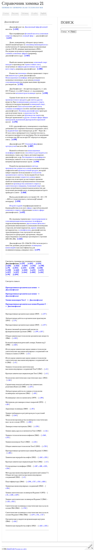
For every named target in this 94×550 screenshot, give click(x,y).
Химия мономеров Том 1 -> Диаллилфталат (24, 300)
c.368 (44, 435)
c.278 (36, 426)
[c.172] (22, 263)
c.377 (44, 314)
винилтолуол (14, 75)
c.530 (15, 338)
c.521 (34, 442)
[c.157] (23, 268)
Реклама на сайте (21, 549)
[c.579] (37, 250)
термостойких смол (33, 64)
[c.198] (41, 266)
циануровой (10, 120)
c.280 (29, 422)
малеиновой (20, 120)
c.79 (14, 320)
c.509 (16, 495)
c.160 (40, 457)
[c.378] (45, 93)
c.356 (7, 468)
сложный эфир (27, 36)
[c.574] (38, 263)
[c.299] (15, 274)
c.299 (36, 331)
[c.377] (8, 272)
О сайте (34, 13)
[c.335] (33, 272)
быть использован (25, 106)
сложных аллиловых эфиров (17, 53)
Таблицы (24, 13)
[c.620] (8, 266)
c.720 (45, 446)
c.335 (45, 457)
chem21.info (11, 549)
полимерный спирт (37, 104)
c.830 (43, 481)
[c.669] (25, 266)
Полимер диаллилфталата (29, 111)
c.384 (9, 453)
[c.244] (24, 272)
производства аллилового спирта (26, 184)
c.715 (37, 515)
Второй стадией (15, 206)
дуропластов (30, 113)
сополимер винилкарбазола (36, 45)
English (43, 13)
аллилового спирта (13, 210)
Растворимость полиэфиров (33, 157)
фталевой (43, 27)
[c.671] (9, 38)
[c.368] (23, 192)
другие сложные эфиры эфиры (36, 117)
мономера (22, 73)
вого (7, 69)
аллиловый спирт (40, 62)
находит (9, 64)
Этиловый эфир (31, 144)
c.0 (28, 353)
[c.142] (33, 266)
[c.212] (16, 266)
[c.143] (16, 29)
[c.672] (22, 212)
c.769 (38, 481)
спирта (12, 69)
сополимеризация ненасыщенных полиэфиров (24, 221)
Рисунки (15, 13)
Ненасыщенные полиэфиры (16, 78)
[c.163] (16, 270)
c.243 (15, 415)
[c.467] (27, 56)
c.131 (8, 501)
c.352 (12, 501)
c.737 (34, 481)
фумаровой (30, 120)
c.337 (41, 331)
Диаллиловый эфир (32, 27)
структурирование (38, 219)
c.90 (32, 409)
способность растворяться (35, 153)
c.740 (24, 508)
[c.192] (15, 122)
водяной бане (13, 131)
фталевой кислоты (32, 33)
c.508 (11, 495)
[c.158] (32, 268)
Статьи (6, 13)
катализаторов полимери (25, 93)
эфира (29, 208)
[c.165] (20, 239)
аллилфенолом (25, 230)
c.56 (45, 431)
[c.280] (40, 69)
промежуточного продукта (16, 100)
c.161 (9, 380)
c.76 (7, 495)
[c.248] (36, 161)
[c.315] (30, 263)
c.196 (7, 488)
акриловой (41, 120)
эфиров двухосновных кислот (29, 67)
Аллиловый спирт (34, 186)
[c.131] (41, 272)
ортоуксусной (11, 146)
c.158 (15, 345)
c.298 (29, 481)
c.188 (40, 466)
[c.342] (25, 270)
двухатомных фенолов (35, 223)
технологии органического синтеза (23, 174)
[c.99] (8, 274)
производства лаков (32, 115)
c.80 (34, 393)
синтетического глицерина (16, 186)
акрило (33, 228)
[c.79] (8, 268)
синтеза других (36, 100)
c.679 (33, 515)
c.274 (31, 387)
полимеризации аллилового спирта (30, 102)
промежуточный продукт (28, 170)
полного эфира (38, 210)
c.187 (36, 466)
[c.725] (20, 84)
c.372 (7, 437)
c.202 (45, 466)
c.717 (42, 515)
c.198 (41, 398)
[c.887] (30, 146)
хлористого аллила (24, 168)
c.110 (7, 404)
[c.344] (15, 268)
